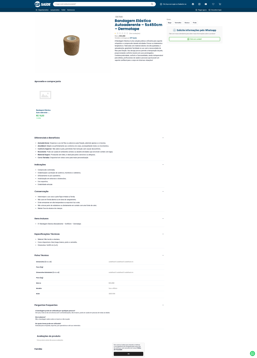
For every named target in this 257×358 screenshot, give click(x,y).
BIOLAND (122, 36)
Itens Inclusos (41, 218)
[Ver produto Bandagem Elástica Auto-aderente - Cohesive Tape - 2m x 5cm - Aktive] (45, 95)
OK (129, 354)
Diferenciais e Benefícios (47, 137)
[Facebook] (193, 4)
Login (174, 4)
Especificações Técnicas (47, 234)
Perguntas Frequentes (46, 305)
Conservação (41, 191)
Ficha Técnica (42, 255)
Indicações (40, 164)
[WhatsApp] (252, 353)
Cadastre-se (182, 4)
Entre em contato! (196, 39)
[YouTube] (205, 4)
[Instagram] (199, 4)
